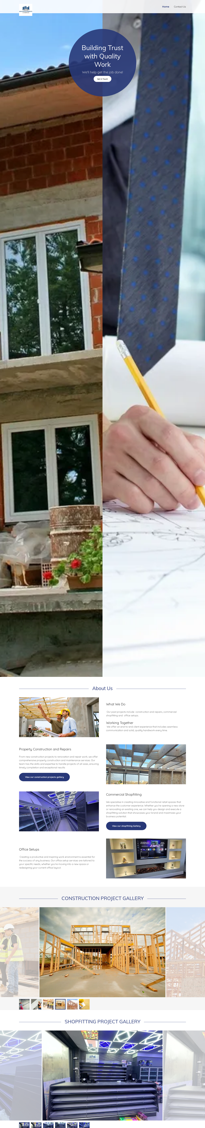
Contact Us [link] (180, 6)
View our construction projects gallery (44, 777)
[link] (40, 5)
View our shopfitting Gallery (126, 826)
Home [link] (165, 6)
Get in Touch (102, 79)
